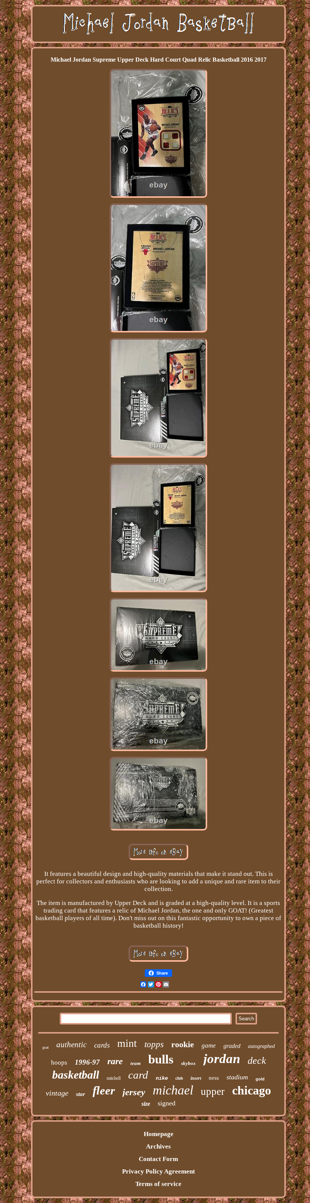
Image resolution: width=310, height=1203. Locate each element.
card (138, 1075)
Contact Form (158, 1159)
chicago (251, 1090)
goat (45, 1047)
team (135, 1063)
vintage (57, 1093)
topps (154, 1044)
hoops (59, 1062)
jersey (133, 1092)
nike (162, 1078)
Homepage (159, 1134)
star (80, 1094)
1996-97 (87, 1062)
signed (166, 1103)
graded (231, 1046)
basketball (75, 1074)
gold (260, 1079)
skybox (188, 1063)
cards (102, 1045)
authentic (71, 1044)
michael (173, 1090)
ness (214, 1078)
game (209, 1045)
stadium (237, 1077)
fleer (104, 1090)
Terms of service (158, 1183)
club (179, 1078)
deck (257, 1060)
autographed (261, 1046)
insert (196, 1078)
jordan (221, 1058)
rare (115, 1061)
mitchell (114, 1078)
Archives (158, 1146)
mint (127, 1043)
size (145, 1104)
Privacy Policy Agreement (158, 1171)
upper (213, 1091)
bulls (161, 1059)
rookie (182, 1044)
